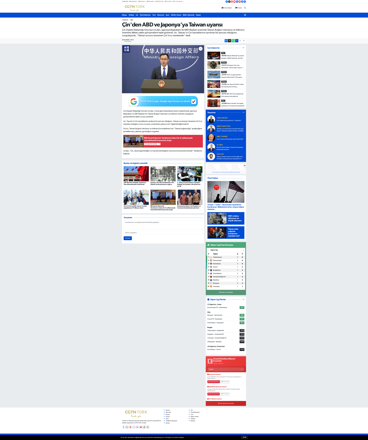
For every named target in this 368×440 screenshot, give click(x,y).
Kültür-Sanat (176, 15)
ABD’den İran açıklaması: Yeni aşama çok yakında (232, 95)
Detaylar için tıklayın (226, 292)
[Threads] (147, 427)
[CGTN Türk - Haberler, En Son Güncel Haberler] (135, 7)
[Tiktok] (144, 427)
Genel (168, 410)
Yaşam (198, 15)
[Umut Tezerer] (211, 138)
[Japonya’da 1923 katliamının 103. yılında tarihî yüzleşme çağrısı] (163, 174)
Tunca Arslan (222, 118)
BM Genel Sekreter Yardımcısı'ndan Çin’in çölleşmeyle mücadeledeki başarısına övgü (162, 207)
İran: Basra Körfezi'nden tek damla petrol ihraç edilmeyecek (232, 85)
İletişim (193, 421)
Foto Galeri (228, 8)
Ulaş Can (220, 154)
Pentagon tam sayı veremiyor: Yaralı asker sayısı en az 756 (232, 66)
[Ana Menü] (245, 15)
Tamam (244, 437)
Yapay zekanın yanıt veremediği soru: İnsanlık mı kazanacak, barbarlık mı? (230, 157)
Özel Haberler (145, 15)
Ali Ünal (220, 145)
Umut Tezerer (222, 136)
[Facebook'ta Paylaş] (226, 40)
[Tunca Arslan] (211, 119)
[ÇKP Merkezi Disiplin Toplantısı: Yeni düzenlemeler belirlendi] (136, 174)
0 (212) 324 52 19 (214, 381)
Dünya (124, 15)
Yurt (154, 15)
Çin (137, 15)
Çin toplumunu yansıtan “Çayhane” (229, 120)
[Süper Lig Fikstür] (243, 299)
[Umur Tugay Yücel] (211, 128)
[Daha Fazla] (236, 40)
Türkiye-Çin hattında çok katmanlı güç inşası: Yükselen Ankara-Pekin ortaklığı (230, 130)
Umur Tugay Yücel (223, 126)
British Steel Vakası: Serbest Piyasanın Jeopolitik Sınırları (230, 148)
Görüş (168, 416)
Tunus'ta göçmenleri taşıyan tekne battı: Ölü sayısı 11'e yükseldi (231, 76)
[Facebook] (123, 427)
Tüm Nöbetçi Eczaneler (227, 403)
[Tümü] (243, 48)
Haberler (125, 20)
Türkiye (131, 15)
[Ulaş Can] (211, 156)
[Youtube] (140, 427)
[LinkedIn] (137, 427)
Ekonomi (160, 15)
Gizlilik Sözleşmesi (171, 421)
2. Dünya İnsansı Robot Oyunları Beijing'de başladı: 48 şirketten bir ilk (188, 184)
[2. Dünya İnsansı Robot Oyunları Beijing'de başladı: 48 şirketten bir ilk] (189, 174)
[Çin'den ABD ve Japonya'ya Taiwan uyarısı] (163, 69)
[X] (127, 427)
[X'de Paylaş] (229, 40)
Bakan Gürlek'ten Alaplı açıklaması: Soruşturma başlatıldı (232, 105)
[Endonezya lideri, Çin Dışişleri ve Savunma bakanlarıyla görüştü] (189, 197)
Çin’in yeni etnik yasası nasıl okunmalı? (230, 139)
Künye (168, 423)
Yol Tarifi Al (226, 381)
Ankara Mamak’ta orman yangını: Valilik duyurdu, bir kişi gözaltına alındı (232, 57)
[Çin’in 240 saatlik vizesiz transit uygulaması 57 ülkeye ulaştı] (136, 197)
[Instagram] (134, 427)
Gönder (128, 238)
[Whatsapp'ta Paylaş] (233, 40)
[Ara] (245, 8)
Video (240, 8)
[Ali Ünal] (211, 147)
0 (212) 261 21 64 (214, 393)
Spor (167, 15)
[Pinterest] (130, 427)
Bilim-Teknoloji (188, 15)
